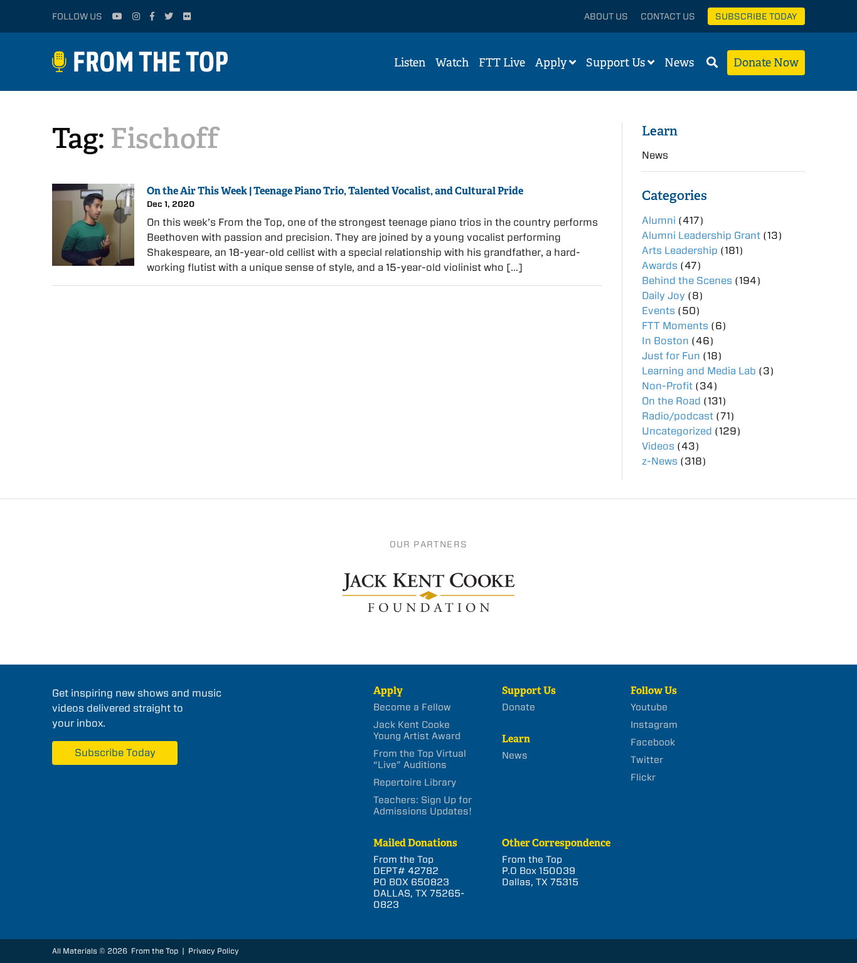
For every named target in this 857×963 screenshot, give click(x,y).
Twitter (647, 760)
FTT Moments (675, 326)
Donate (518, 707)
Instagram (654, 724)
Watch (452, 62)
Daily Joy (663, 296)
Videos (658, 446)
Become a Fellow (412, 707)
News (679, 62)
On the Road (671, 401)
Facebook (653, 742)
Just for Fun (671, 356)
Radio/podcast (677, 416)
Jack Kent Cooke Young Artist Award (416, 730)
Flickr (643, 777)
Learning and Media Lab (699, 371)
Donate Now (766, 62)
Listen (409, 62)
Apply (551, 62)
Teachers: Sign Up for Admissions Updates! (422, 805)
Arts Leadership (680, 250)
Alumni (659, 220)
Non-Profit (667, 386)
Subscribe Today (756, 16)
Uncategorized (677, 431)
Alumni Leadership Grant (701, 235)
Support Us (615, 62)
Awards (660, 265)
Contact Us (668, 16)
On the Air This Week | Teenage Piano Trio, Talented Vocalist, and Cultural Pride (335, 191)
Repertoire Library (414, 782)
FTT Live (502, 62)
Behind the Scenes (687, 281)
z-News (660, 461)
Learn (660, 130)
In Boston (665, 341)
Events (658, 311)
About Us (606, 16)
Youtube (649, 707)
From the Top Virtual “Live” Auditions (419, 759)
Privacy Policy (213, 950)
